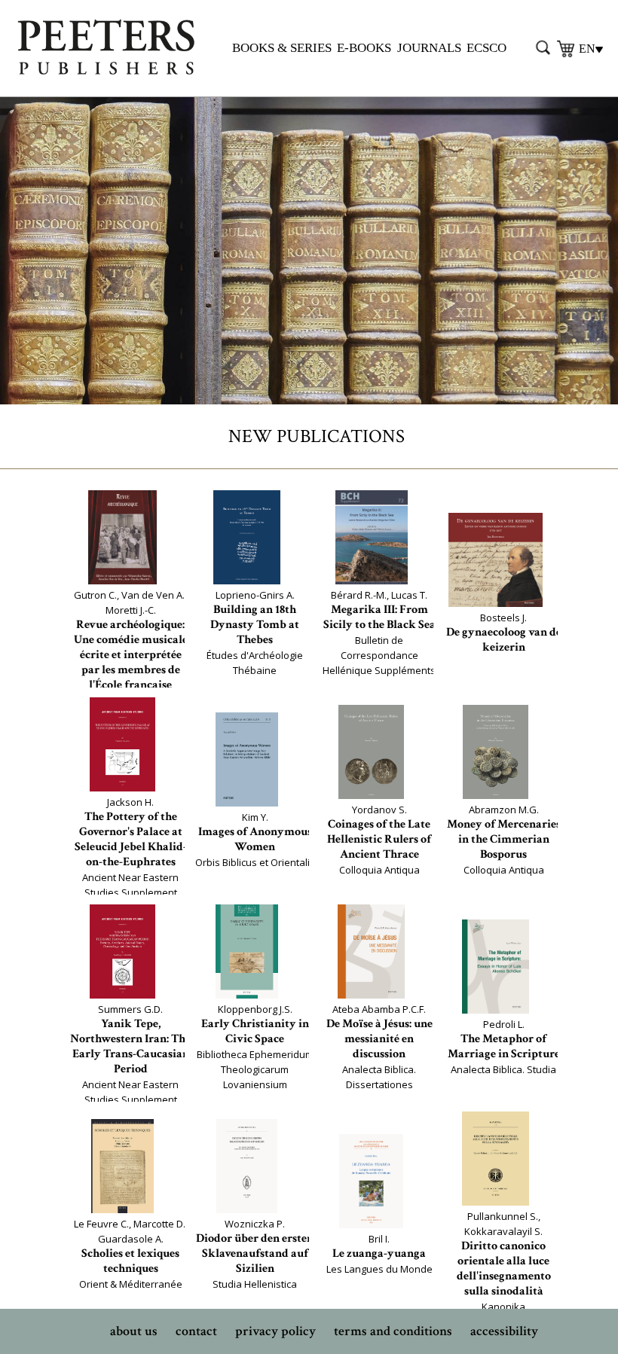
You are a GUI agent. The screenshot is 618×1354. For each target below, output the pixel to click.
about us (134, 1331)
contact (196, 1331)
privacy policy (275, 1331)
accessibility (504, 1331)
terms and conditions (393, 1331)
